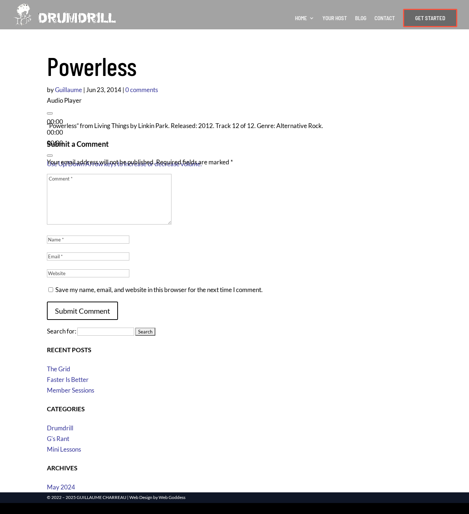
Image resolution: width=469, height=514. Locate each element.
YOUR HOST (334, 18)
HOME (301, 18)
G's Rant (58, 438)
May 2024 (61, 487)
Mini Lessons (64, 449)
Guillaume (68, 90)
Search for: (61, 331)
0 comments (141, 90)
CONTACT (384, 18)
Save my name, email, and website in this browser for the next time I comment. (159, 290)
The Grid (58, 369)
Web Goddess (172, 497)
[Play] (50, 113)
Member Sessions (70, 390)
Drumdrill (60, 428)
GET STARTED (430, 18)
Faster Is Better (68, 379)
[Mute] (50, 155)
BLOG (360, 18)
